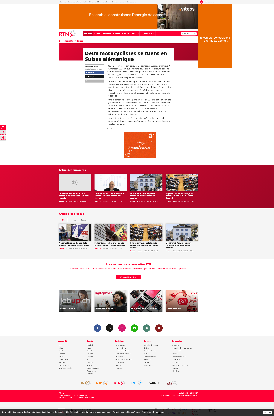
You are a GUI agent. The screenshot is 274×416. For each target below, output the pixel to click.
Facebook (97, 328)
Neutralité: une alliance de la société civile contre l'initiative (74, 244)
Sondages (118, 365)
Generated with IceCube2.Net (187, 395)
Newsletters (134, 328)
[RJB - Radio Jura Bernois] (102, 383)
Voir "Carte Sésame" (146, 301)
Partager (91, 72)
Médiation (175, 362)
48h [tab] (63, 220)
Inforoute (78, 2)
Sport (97, 33)
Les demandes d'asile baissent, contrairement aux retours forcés (110, 195)
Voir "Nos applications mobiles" (111, 301)
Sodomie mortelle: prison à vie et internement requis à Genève (110, 244)
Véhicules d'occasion (131, 2)
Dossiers (62, 362)
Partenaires (176, 359)
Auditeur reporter (64, 365)
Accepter (267, 412)
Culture (61, 357)
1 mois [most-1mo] (83, 220)
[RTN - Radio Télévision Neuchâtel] (119, 383)
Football (90, 345)
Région (61, 345)
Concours (118, 368)
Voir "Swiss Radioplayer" (75, 301)
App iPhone (146, 328)
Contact (175, 368)
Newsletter (176, 371)
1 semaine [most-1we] (73, 220)
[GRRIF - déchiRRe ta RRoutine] (155, 383)
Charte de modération (180, 365)
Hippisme (90, 362)
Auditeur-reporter (209, 2)
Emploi (146, 362)
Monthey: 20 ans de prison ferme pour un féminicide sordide (143, 195)
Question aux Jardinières (123, 359)
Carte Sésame (106, 2)
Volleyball (90, 354)
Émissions (106, 33)
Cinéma (146, 348)
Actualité (88, 33)
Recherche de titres (122, 351)
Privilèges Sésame (118, 2)
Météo (146, 354)
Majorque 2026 (148, 33)
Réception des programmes (182, 348)
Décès (99, 2)
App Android (159, 328)
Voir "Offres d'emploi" (182, 301)
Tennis (89, 365)
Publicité (175, 354)
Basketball (90, 351)
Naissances (92, 2)
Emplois (85, 2)
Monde (61, 351)
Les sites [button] (63, 2)
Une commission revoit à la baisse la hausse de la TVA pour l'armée (74, 195)
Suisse (80, 41)
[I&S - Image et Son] (172, 383)
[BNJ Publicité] (84, 383)
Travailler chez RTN (179, 357)
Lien (90, 81)
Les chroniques (120, 348)
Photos (116, 33)
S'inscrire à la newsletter (128, 277)
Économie (62, 354)
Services (134, 33)
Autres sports (91, 371)
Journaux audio (64, 359)
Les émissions (120, 345)
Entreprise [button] (71, 2)
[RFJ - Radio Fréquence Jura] (137, 383)
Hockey (89, 348)
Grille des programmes (123, 354)
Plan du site (89, 397)
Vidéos (125, 33)
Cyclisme (90, 357)
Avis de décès (148, 365)
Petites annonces (150, 357)
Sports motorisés (93, 368)
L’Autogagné (119, 362)
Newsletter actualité (65, 368)
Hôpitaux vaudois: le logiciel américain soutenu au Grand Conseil (180, 195)
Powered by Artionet (168, 395)
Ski (88, 359)
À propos (175, 345)
